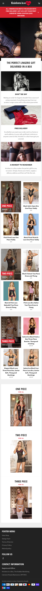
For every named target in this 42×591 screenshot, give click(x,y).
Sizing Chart (6, 539)
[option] (21, 39)
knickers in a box (11, 581)
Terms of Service (7, 542)
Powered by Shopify (22, 581)
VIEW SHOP (23, 54)
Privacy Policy (7, 545)
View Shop (5, 535)
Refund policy (6, 548)
